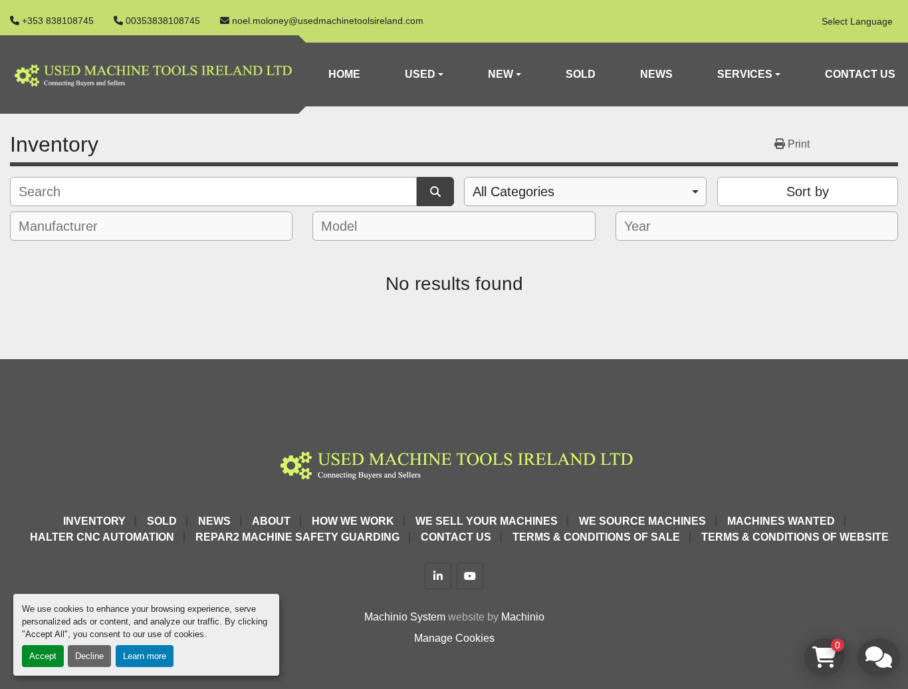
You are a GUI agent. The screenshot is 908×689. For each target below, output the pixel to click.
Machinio (522, 616)
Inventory (94, 521)
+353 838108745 (58, 20)
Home (344, 74)
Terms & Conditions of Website (795, 537)
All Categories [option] (513, 191)
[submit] (435, 191)
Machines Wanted (781, 521)
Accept (43, 656)
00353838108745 (163, 20)
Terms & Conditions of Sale (596, 537)
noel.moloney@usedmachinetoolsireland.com (327, 20)
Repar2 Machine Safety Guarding (297, 537)
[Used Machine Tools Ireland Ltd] (454, 463)
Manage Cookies (454, 638)
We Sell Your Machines (486, 521)
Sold (581, 74)
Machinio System (404, 616)
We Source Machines (642, 521)
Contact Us (860, 74)
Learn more (144, 656)
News (656, 74)
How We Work (353, 521)
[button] (424, 74)
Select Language (857, 21)
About (271, 521)
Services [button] (744, 74)
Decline (89, 656)
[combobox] (585, 191)
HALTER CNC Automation (102, 537)
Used (420, 74)
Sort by (807, 191)
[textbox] (66, 226)
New (500, 74)
